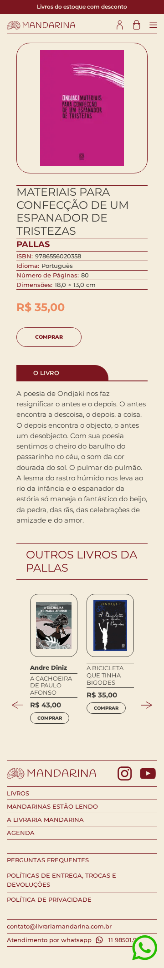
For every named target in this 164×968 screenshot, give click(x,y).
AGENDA (21, 832)
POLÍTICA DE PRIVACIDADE (49, 899)
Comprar (49, 337)
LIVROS (18, 793)
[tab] (62, 372)
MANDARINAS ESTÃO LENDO (52, 806)
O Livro (46, 372)
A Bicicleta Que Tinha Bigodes (105, 675)
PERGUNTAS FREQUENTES (48, 860)
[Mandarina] (41, 25)
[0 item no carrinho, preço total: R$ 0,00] (136, 25)
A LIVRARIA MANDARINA (45, 819)
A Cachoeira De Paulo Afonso (51, 685)
